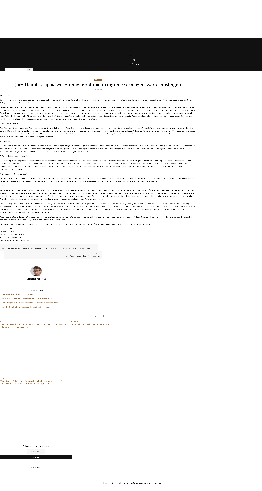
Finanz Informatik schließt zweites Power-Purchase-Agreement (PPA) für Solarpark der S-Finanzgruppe (33, 325)
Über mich (135, 64)
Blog (133, 60)
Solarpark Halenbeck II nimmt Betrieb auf (17, 294)
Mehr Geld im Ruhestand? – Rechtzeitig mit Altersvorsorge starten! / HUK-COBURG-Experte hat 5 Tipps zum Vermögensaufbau (31, 382)
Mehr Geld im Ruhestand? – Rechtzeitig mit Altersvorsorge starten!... (27, 298)
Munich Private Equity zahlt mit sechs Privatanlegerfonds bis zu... (26, 307)
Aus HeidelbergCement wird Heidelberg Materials (81, 256)
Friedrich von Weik (36, 278)
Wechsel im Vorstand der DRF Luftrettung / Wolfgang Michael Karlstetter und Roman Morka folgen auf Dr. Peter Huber (46, 248)
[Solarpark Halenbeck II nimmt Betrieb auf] (104, 353)
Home (134, 55)
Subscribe (36, 457)
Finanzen (98, 79)
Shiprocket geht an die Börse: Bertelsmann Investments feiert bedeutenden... (30, 303)
